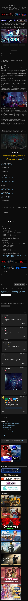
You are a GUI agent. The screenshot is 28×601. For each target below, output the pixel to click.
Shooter (11, 9)
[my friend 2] (11, 475)
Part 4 (13, 169)
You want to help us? (7, 429)
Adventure (23, 7)
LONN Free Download (11, 255)
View (11, 500)
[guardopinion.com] (11, 470)
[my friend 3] (11, 478)
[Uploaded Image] (13, 381)
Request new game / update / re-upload (11, 423)
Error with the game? (7, 433)
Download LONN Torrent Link (7, 164)
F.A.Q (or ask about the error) (9, 425)
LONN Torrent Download (16, 256)
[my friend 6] (11, 483)
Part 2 (5, 169)
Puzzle (19, 8)
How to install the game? (8, 431)
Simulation (16, 9)
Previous (4, 271)
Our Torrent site (6, 435)
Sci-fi (23, 8)
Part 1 (2, 169)
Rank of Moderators (7, 427)
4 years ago (22, 314)
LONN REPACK (20, 255)
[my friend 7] (11, 488)
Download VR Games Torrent (10, 8)
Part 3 (9, 169)
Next (24, 271)
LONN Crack (4, 255)
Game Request (22, 158)
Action (18, 7)
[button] (26, 2)
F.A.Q (20, 159)
